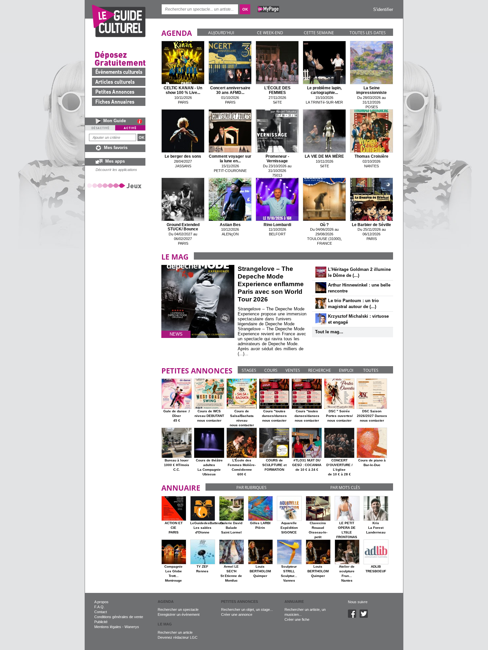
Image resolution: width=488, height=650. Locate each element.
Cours (271, 370)
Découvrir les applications (116, 170)
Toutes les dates (368, 33)
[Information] (141, 121)
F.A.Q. (99, 607)
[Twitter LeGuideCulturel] (365, 616)
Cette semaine (319, 33)
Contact (100, 612)
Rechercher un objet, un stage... (247, 609)
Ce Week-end (270, 33)
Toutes (370, 370)
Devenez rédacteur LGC (178, 637)
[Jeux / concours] (115, 185)
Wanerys (131, 627)
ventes (292, 370)
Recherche (319, 370)
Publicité (101, 622)
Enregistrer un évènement (179, 614)
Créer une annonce (236, 614)
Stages (249, 370)
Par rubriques (251, 487)
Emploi (346, 370)
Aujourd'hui (221, 33)
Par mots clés (345, 487)
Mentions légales (107, 627)
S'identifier (383, 9)
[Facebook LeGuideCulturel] (354, 616)
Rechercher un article (175, 632)
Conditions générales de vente (118, 617)
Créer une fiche (297, 619)
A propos (101, 602)
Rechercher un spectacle (178, 609)
